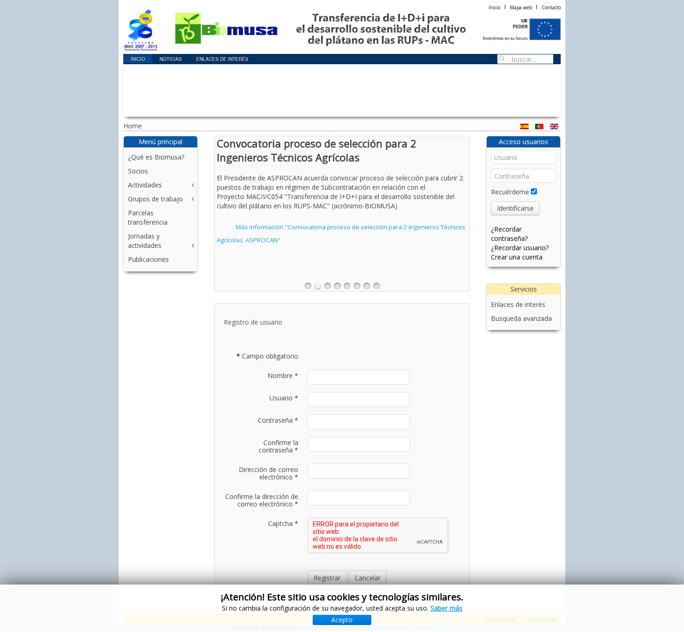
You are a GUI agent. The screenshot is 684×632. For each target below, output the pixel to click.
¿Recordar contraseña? (509, 234)
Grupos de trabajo (155, 198)
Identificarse (515, 208)
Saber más (446, 608)
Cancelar (368, 577)
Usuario (283, 398)
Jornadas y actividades (144, 241)
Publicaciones (148, 259)
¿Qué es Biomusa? (156, 157)
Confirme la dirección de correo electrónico (261, 500)
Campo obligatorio (267, 356)
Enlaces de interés (518, 304)
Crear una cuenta (517, 257)
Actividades (145, 184)
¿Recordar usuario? (520, 247)
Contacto (551, 7)
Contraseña (278, 420)
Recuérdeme (510, 191)
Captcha (283, 523)
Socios (138, 170)
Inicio (494, 7)
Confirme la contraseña (278, 446)
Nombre (283, 375)
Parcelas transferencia (148, 217)
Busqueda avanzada (521, 318)
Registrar (327, 577)
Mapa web (521, 7)
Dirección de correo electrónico (268, 473)
